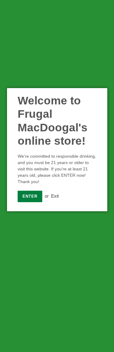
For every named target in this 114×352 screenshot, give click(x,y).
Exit (55, 196)
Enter (29, 196)
